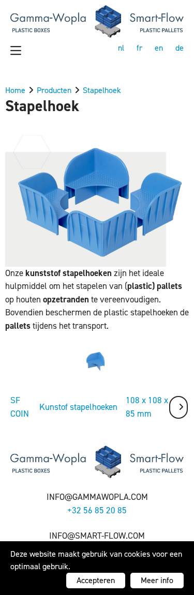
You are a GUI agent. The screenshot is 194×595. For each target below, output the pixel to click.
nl (121, 47)
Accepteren (96, 580)
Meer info (157, 580)
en (159, 47)
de (179, 47)
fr (139, 47)
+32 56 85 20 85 (97, 510)
